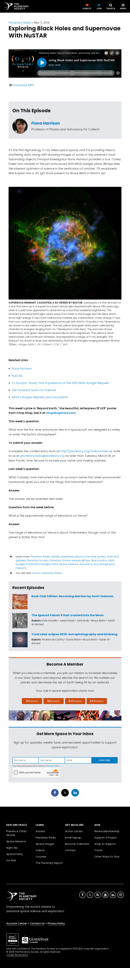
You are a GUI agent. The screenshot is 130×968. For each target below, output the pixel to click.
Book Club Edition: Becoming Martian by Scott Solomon (72, 596)
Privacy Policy (53, 766)
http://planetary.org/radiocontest (84, 451)
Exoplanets (67, 556)
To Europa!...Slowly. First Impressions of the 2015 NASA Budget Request (60, 383)
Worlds (55, 556)
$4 (32, 701)
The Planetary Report (49, 863)
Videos (40, 850)
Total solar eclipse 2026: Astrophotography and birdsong (74, 634)
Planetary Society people (65, 560)
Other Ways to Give (106, 856)
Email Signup (73, 837)
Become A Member (77, 844)
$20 (75, 701)
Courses (41, 856)
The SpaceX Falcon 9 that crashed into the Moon (67, 615)
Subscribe (104, 760)
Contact (70, 850)
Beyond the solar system (90, 556)
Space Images (45, 844)
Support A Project (105, 837)
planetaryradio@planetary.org (42, 456)
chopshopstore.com (61, 413)
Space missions (68, 564)
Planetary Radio (20, 23)
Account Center (16, 923)
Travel (98, 850)
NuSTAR (17, 376)
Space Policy (14, 854)
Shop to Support (105, 844)
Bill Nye (86, 560)
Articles (40, 831)
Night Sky (12, 848)
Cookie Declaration (17, 955)
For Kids (11, 860)
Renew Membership (106, 831)
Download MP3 (23, 85)
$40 (97, 701)
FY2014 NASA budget (38, 564)
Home (36, 573)
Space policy (99, 560)
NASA (55, 564)
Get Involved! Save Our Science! (34, 390)
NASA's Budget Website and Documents (40, 397)
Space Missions (16, 841)
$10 (53, 701)
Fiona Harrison (45, 123)
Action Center (74, 831)
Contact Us (37, 923)
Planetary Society (38, 560)
